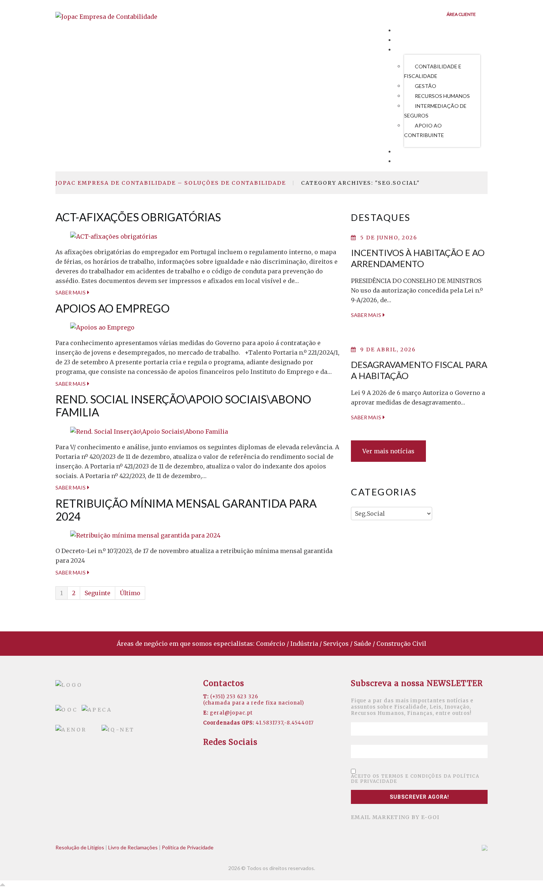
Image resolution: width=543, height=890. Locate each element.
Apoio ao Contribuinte (424, 130)
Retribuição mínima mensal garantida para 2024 (186, 510)
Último (130, 593)
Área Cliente (461, 14)
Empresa (409, 31)
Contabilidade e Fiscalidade (432, 71)
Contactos (414, 161)
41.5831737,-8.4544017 (285, 723)
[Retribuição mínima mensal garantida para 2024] (145, 535)
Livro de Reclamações (133, 847)
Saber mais (70, 292)
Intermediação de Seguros (435, 111)
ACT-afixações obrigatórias (138, 217)
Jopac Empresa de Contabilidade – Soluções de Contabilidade (170, 183)
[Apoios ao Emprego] (102, 327)
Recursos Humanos (442, 96)
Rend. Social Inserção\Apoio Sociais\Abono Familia (183, 405)
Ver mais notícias (388, 451)
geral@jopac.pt (231, 713)
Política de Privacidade (188, 847)
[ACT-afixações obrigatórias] (113, 235)
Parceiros (412, 152)
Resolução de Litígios (79, 847)
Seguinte (97, 593)
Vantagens (414, 40)
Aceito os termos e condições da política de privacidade (415, 779)
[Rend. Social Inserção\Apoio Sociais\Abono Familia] (149, 430)
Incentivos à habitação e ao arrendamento (418, 258)
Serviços (410, 50)
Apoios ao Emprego (112, 308)
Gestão (425, 86)
